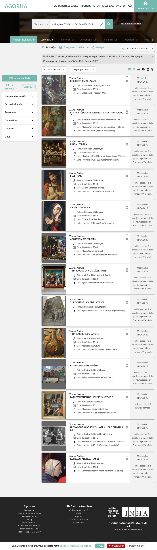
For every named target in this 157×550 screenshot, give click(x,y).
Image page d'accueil (29, 528)
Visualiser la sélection (136, 48)
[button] (43, 90)
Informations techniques (29, 513)
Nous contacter (29, 522)
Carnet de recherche (78, 519)
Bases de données (14, 104)
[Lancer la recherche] (109, 24)
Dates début (11, 120)
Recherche (88, 5)
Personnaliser (136, 545)
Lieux (7, 136)
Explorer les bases (66, 5)
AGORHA (16, 6)
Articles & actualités (112, 5)
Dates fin (9, 128)
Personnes (10, 112)
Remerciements (29, 516)
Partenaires (78, 522)
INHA (78, 513)
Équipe (78, 516)
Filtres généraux (10, 87)
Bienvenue (29, 510)
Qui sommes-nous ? (78, 510)
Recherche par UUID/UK (29, 532)
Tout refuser (117, 545)
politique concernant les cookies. (75, 545)
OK (101, 545)
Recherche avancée (131, 23)
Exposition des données (29, 525)
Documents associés (15, 96)
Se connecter (145, 8)
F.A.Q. (29, 519)
